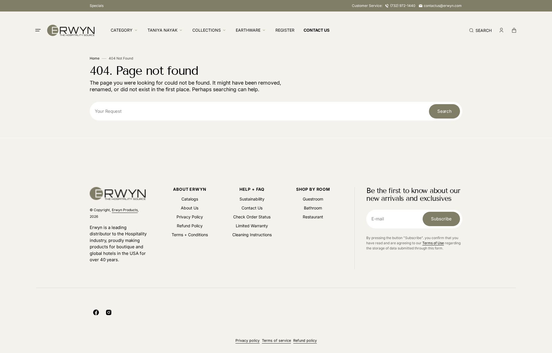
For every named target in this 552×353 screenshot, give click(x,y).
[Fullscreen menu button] (38, 30)
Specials (96, 5)
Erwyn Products (125, 210)
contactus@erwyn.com (443, 5)
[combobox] (276, 111)
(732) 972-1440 (402, 5)
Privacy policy (247, 340)
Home (94, 58)
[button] (480, 30)
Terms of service (276, 340)
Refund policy (305, 340)
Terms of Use (433, 243)
